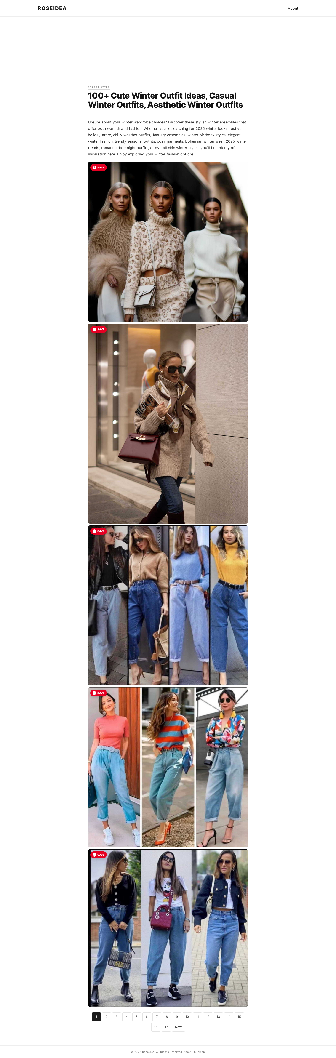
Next (178, 1027)
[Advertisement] (168, 53)
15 (239, 1016)
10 (187, 1016)
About (293, 8)
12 (207, 1016)
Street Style (99, 87)
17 (166, 1027)
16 (155, 1027)
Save (100, 167)
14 (228, 1016)
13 (218, 1016)
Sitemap (199, 1051)
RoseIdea (52, 8)
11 (197, 1016)
